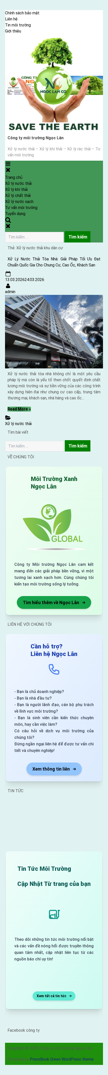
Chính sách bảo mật (22, 13)
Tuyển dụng (15, 213)
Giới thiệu (13, 31)
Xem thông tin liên (51, 769)
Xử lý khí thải (16, 189)
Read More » (19, 409)
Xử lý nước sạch (19, 201)
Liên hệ (11, 19)
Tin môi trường (18, 25)
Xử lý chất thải (18, 195)
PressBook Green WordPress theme (62, 1059)
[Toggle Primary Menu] (8, 167)
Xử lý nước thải (18, 183)
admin (10, 291)
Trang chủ (13, 177)
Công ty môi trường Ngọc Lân (36, 137)
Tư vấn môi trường (21, 207)
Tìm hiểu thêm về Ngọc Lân (51, 602)
